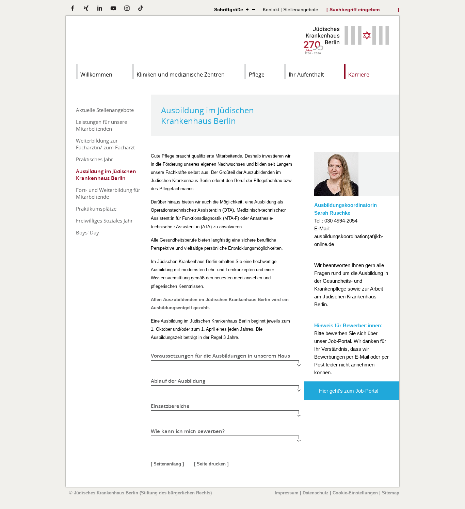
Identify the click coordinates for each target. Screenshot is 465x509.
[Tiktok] (140, 8)
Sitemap (390, 492)
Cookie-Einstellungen (355, 492)
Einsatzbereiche (170, 406)
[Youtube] (113, 8)
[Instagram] (127, 8)
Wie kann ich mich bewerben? (188, 431)
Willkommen (96, 74)
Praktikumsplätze (96, 208)
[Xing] (86, 8)
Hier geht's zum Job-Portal (348, 391)
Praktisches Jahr (94, 159)
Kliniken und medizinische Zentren (181, 74)
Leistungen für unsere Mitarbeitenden (101, 125)
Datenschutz (315, 492)
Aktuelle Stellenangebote (105, 109)
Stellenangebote (300, 9)
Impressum (287, 492)
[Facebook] (72, 8)
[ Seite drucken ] (211, 463)
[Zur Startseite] (346, 52)
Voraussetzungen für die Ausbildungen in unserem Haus (220, 355)
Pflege (256, 74)
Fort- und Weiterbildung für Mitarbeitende (108, 193)
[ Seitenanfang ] (167, 463)
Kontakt (271, 9)
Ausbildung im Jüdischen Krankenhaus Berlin (106, 174)
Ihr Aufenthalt (306, 74)
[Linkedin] (99, 8)
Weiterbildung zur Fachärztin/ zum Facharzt (105, 144)
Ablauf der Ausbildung (178, 380)
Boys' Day (87, 232)
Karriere (358, 74)
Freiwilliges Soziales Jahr (104, 220)
